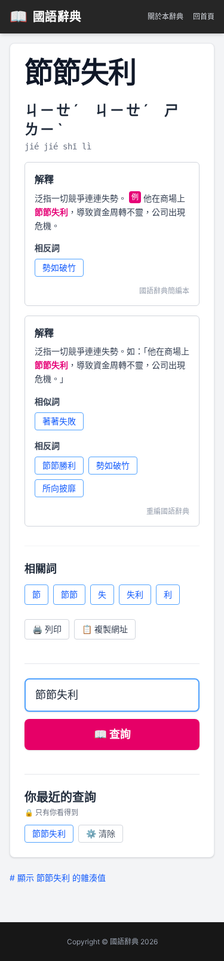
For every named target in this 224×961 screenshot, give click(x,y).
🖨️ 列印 (47, 629)
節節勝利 (59, 465)
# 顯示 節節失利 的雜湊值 (58, 878)
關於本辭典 (165, 16)
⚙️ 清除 (100, 833)
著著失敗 (59, 421)
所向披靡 (59, 488)
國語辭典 (46, 16)
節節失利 (49, 833)
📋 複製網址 (105, 629)
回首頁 (203, 16)
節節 (69, 594)
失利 (135, 594)
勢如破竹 (59, 267)
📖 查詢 (112, 734)
